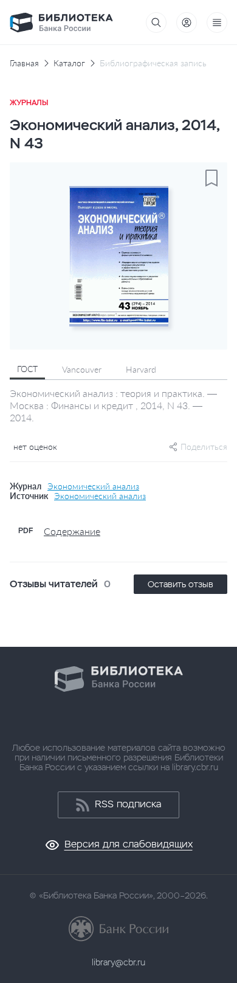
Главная (24, 63)
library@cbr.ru (118, 962)
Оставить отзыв (180, 584)
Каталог (69, 63)
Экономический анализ (93, 486)
